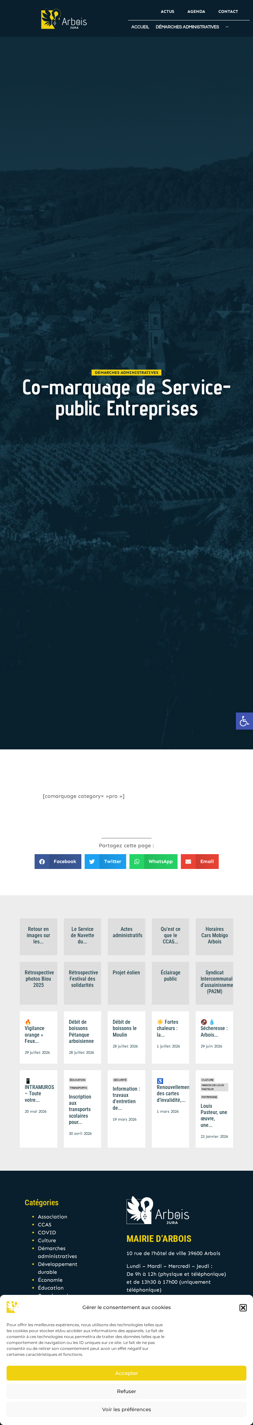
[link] (244, 721)
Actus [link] (167, 11)
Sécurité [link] (120, 1079)
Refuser (126, 1391)
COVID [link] (47, 1232)
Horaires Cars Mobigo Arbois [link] (214, 935)
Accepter (126, 1373)
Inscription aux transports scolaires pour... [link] (80, 1109)
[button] (243, 1307)
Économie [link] (50, 1280)
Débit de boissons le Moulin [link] (125, 1028)
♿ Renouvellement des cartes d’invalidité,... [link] (174, 1090)
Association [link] (52, 1217)
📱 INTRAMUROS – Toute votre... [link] (39, 1090)
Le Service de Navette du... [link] (82, 935)
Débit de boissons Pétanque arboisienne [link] (81, 1031)
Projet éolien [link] (126, 972)
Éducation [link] (77, 1079)
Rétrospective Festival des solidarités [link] (83, 978)
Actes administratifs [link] (127, 932)
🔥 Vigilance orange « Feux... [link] (34, 1031)
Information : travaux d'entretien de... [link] (126, 1098)
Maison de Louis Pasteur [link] (213, 1087)
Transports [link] (78, 1087)
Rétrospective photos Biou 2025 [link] (39, 978)
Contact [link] (228, 11)
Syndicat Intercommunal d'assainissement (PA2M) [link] (219, 982)
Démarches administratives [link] (126, 372)
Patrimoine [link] (209, 1097)
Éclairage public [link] (171, 975)
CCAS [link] (44, 1224)
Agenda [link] (196, 11)
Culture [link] (207, 1079)
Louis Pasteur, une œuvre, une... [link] (214, 1115)
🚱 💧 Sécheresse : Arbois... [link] (214, 1028)
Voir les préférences (126, 1409)
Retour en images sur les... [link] (38, 935)
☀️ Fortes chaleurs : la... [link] (167, 1028)
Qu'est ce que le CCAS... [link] (171, 935)
